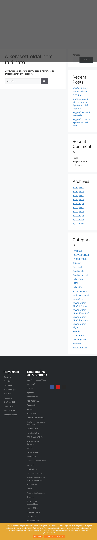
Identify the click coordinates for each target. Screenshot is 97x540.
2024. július (78, 207)
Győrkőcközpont (80, 275)
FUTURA (77, 95)
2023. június (78, 220)
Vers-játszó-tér (80, 347)
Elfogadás (38, 536)
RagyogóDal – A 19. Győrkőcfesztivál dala (82, 122)
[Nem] (94, 531)
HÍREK (75, 283)
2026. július (78, 187)
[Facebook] (52, 387)
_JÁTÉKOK (77, 251)
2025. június (78, 199)
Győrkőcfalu (78, 271)
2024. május (78, 216)
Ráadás (76, 331)
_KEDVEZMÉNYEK (81, 255)
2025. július (78, 195)
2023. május (78, 224)
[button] (60, 31)
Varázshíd (77, 343)
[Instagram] (64, 387)
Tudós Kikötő (79, 335)
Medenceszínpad (81, 295)
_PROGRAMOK (80, 259)
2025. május (78, 203)
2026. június (78, 191)
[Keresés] (44, 81)
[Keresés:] (23, 81)
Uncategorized (80, 339)
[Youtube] (58, 387)
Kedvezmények (80, 291)
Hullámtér (77, 287)
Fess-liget (77, 267)
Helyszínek (78, 279)
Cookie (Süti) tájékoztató (54, 536)
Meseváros (78, 299)
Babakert (77, 263)
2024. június (78, 211)
